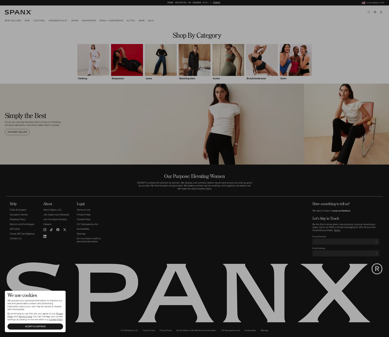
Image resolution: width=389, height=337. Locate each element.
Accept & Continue (35, 326)
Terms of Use (25, 316)
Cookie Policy (55, 320)
